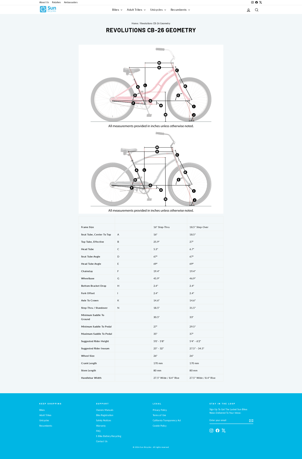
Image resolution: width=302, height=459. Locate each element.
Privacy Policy (160, 410)
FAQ (98, 431)
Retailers (56, 2)
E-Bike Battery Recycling (108, 436)
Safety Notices (103, 420)
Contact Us (102, 441)
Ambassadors (71, 2)
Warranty (101, 426)
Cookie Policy (159, 426)
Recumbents (179, 9)
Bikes (116, 9)
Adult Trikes (135, 9)
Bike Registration (104, 415)
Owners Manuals (104, 410)
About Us (44, 2)
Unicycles (157, 9)
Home (135, 23)
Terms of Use (159, 415)
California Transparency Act (167, 420)
